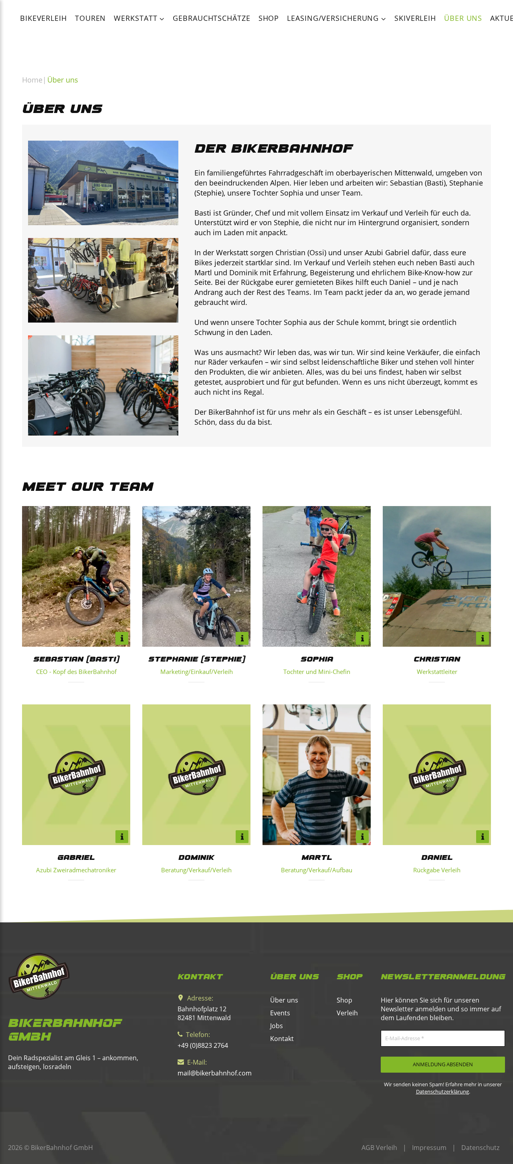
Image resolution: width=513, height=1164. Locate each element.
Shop (269, 18)
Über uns (463, 18)
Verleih (347, 1013)
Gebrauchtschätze (211, 18)
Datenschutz (480, 1147)
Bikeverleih (43, 18)
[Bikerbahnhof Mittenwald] (80, 976)
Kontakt (282, 1038)
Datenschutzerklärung (442, 1091)
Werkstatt (137, 18)
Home (32, 80)
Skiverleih (415, 18)
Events (280, 1013)
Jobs (276, 1025)
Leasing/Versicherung (334, 18)
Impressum (429, 1147)
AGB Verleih (379, 1147)
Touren (90, 18)
